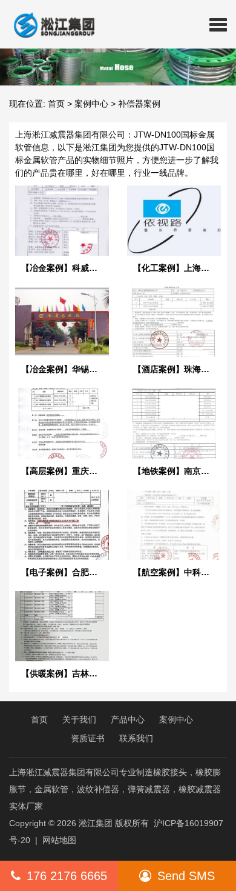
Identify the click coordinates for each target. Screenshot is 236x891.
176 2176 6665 (67, 876)
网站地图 (59, 840)
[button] (218, 24)
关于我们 (79, 719)
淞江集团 (96, 823)
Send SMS (186, 876)
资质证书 (88, 738)
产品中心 (128, 719)
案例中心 (91, 103)
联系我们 (136, 738)
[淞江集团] (49, 24)
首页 (56, 103)
